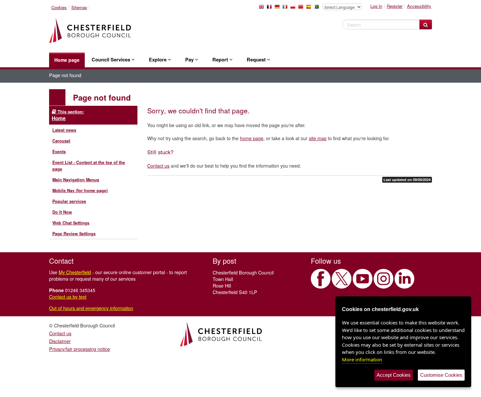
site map (318, 138)
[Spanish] (310, 8)
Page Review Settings (74, 234)
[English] (263, 8)
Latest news (64, 130)
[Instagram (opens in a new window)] (383, 279)
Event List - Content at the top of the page (88, 165)
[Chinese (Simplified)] (302, 8)
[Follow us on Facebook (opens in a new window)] (320, 279)
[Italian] (286, 8)
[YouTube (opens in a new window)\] (362, 279)
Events (59, 152)
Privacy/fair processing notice (79, 348)
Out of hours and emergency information (91, 308)
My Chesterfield (75, 272)
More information (362, 359)
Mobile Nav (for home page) (80, 190)
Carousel (61, 141)
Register (394, 6)
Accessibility (419, 6)
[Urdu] (318, 8)
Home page (67, 60)
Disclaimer (60, 341)
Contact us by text (67, 296)
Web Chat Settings (70, 223)
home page (251, 138)
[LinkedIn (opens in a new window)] (404, 279)
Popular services (69, 201)
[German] (278, 8)
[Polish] (294, 8)
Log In (376, 6)
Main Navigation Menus (75, 180)
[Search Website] (425, 24)
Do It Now (62, 212)
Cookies (59, 7)
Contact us (158, 165)
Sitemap (79, 7)
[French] (271, 8)
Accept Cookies (394, 375)
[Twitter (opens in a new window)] (341, 279)
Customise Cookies (441, 375)
